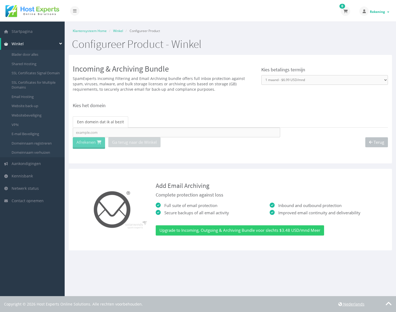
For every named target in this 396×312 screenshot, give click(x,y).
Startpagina (21, 31)
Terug (378, 142)
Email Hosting (23, 96)
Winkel (16, 43)
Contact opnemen (26, 200)
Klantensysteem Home (90, 31)
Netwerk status (24, 188)
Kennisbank (21, 175)
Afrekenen (87, 142)
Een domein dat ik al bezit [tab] (100, 121)
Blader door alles (25, 54)
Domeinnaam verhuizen (31, 152)
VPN (15, 124)
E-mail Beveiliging (25, 133)
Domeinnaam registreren (32, 143)
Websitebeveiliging (26, 115)
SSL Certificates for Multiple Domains (33, 85)
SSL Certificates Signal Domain (36, 73)
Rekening (378, 11)
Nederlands (353, 304)
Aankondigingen (25, 163)
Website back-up (25, 105)
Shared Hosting (24, 63)
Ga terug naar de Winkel (134, 142)
